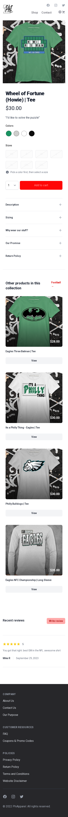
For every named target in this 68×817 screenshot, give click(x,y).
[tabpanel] (34, 51)
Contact (46, 12)
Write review (56, 621)
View (34, 360)
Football (56, 284)
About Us (8, 700)
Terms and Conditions (16, 774)
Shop (34, 12)
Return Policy (11, 767)
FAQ (5, 733)
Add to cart (41, 185)
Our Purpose (10, 715)
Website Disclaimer (15, 781)
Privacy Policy (11, 759)
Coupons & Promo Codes (18, 741)
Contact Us (9, 707)
